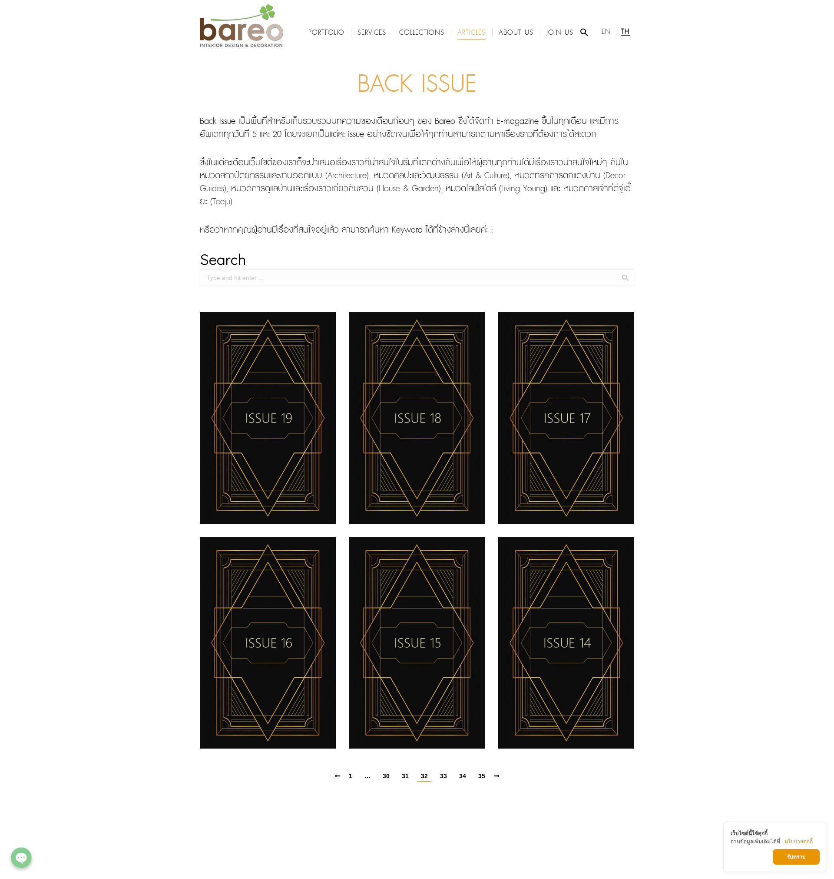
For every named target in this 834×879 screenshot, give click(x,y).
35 (481, 775)
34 (462, 775)
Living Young (523, 189)
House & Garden (409, 189)
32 (424, 775)
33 (443, 775)
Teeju (221, 202)
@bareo (398, 839)
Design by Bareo (444, 826)
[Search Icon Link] (584, 32)
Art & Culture (485, 176)
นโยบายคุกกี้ (798, 841)
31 (405, 775)
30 (386, 775)
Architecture (347, 176)
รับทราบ (796, 856)
